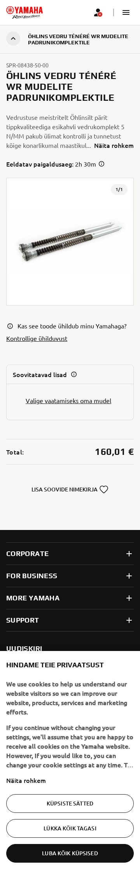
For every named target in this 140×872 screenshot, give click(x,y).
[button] (126, 12)
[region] (70, 761)
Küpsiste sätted (70, 803)
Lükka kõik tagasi (70, 828)
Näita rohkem (26, 780)
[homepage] (24, 12)
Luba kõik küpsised (70, 853)
